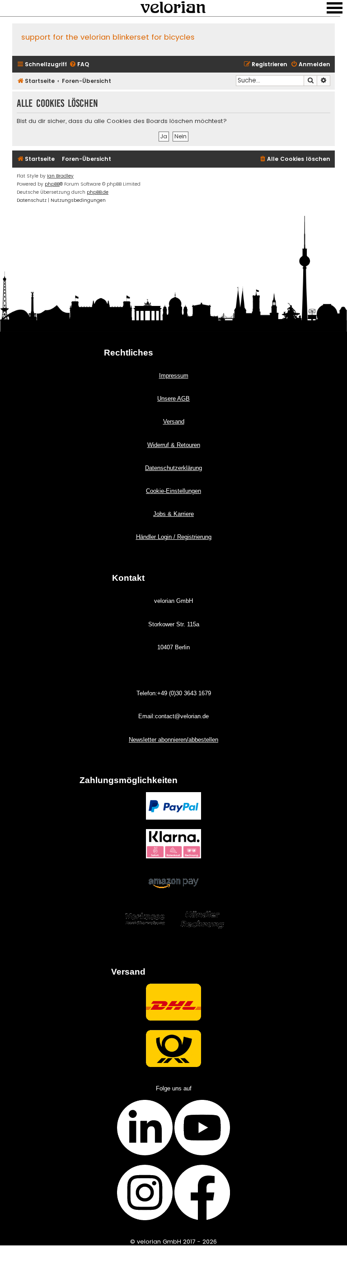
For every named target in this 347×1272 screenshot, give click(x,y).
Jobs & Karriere (173, 514)
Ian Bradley (60, 176)
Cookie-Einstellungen (173, 491)
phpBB (52, 184)
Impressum (173, 375)
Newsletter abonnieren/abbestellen (173, 739)
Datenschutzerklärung (173, 468)
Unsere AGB (173, 398)
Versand (173, 421)
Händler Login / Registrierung (173, 536)
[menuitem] (79, 65)
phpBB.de (97, 192)
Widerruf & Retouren (173, 445)
